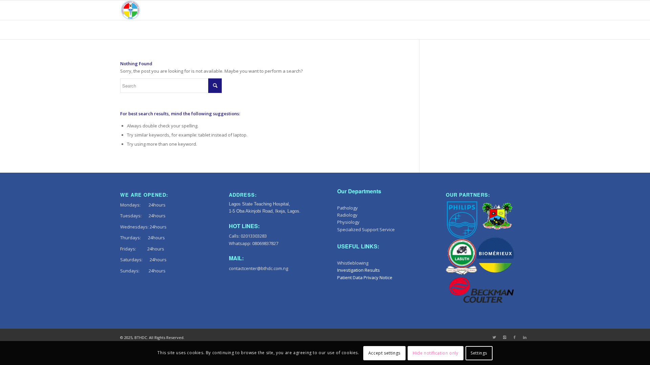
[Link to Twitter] (494, 337)
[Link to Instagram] (504, 337)
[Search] (523, 10)
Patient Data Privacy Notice (364, 277)
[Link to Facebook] (515, 337)
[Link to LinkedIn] (525, 337)
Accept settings (384, 353)
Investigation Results (358, 270)
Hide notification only (435, 353)
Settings (479, 353)
